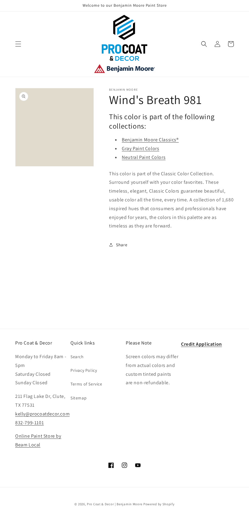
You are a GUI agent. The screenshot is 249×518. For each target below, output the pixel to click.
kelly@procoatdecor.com (42, 414)
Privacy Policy (83, 370)
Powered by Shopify (159, 504)
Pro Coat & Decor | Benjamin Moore (114, 504)
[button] (18, 44)
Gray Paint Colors (140, 148)
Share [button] (121, 244)
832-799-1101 (29, 422)
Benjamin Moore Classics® (150, 139)
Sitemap (78, 398)
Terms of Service (86, 384)
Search (77, 356)
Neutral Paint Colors (143, 157)
